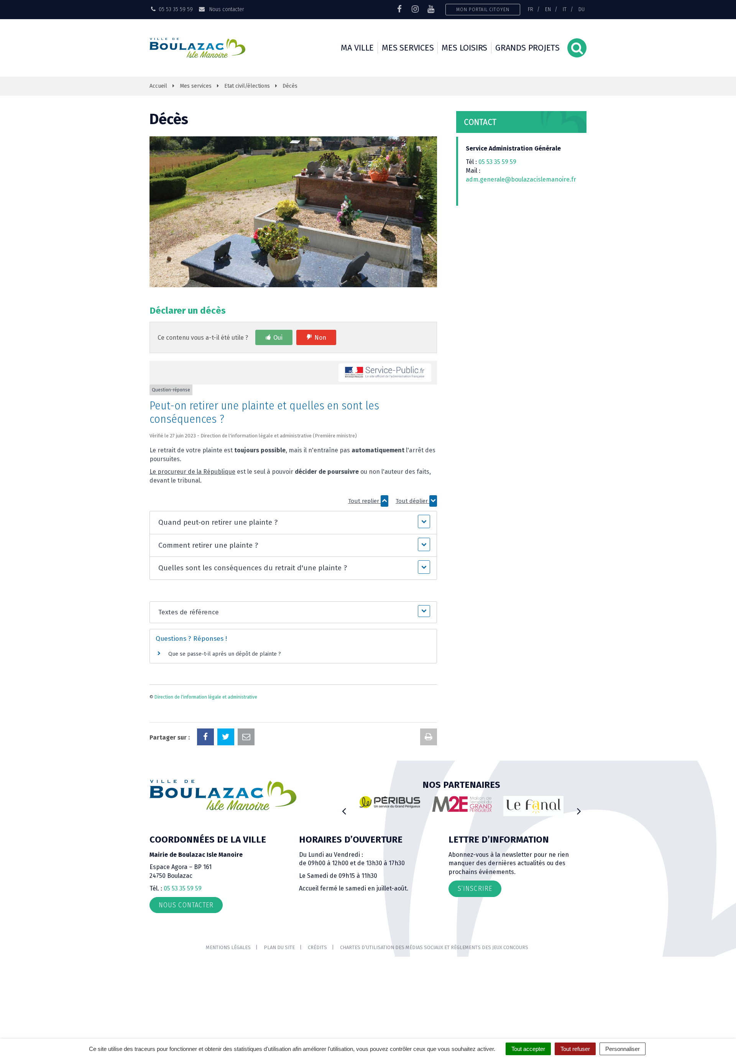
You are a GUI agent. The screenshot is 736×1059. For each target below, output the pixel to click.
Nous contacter (226, 9)
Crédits (317, 947)
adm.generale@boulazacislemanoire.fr (521, 179)
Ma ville (357, 48)
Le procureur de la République (192, 471)
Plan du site (279, 947)
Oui (278, 337)
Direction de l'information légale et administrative (205, 697)
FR (530, 9)
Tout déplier (412, 501)
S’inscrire (475, 888)
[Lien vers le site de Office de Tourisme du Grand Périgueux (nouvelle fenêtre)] (533, 806)
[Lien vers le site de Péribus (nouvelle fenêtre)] (390, 802)
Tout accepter (528, 1049)
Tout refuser (575, 1049)
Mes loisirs (464, 48)
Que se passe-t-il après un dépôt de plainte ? (224, 654)
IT (565, 9)
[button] (293, 522)
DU (581, 9)
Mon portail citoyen (482, 9)
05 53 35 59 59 (497, 161)
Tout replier (364, 501)
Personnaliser (622, 1049)
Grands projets (527, 48)
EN (548, 9)
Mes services (408, 48)
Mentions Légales (228, 947)
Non (320, 337)
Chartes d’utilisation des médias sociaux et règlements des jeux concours (434, 947)
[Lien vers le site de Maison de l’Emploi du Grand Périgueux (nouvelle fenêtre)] (462, 804)
